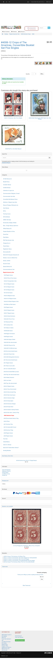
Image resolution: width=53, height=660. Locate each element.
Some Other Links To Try (37, 2)
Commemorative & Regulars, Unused (11, 193)
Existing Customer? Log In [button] (20, 640)
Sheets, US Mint (6, 260)
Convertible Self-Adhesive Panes (10, 199)
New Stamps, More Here (7, 456)
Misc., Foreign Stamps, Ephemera (10, 225)
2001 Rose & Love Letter (9, 365)
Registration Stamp (7, 249)
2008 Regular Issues (8, 433)
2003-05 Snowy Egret (8, 400)
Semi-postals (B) (6, 252)
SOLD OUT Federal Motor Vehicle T (11, 447)
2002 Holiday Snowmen (8, 377)
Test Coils (5, 438)
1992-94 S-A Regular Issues (9, 298)
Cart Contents (6, 31)
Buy (42, 74)
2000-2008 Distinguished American (11, 357)
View (26, 579)
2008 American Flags (8, 430)
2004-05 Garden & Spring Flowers (11, 409)
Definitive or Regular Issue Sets (10, 202)
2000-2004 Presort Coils (8, 354)
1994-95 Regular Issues (8, 310)
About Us (4, 637)
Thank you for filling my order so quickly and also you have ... (15, 574)
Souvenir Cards (6, 263)
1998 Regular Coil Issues (9, 333)
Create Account (18, 635)
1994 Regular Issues (8, 307)
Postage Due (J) (6, 243)
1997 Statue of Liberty (8, 327)
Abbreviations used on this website (6, 635)
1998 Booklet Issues (8, 330)
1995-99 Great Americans (9, 316)
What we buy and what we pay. (5, 649)
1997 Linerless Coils (8, 324)
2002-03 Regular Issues (8, 386)
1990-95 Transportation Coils (9, 281)
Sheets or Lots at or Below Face (10, 257)
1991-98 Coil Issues (7, 292)
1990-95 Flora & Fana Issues (9, 278)
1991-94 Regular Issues (8, 286)
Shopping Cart (5, 480)
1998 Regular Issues (8, 336)
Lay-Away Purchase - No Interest (6, 642)
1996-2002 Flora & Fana (8, 319)
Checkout (14, 31)
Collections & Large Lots (8, 190)
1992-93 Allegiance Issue (9, 295)
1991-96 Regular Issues (8, 289)
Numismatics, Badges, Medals (9, 222)
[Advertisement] (26, 14)
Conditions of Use (6, 474)
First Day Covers (6, 214)
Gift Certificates (6, 216)
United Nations (6, 441)
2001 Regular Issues (8, 362)
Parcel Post (5, 234)
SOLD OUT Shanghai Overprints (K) (11, 254)
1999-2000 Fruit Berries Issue (10, 348)
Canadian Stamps (7, 184)
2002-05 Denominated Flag (9, 392)
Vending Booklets (7, 450)
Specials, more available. (7, 506)
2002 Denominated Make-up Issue (11, 371)
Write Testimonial (26, 585)
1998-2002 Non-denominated (10, 342)
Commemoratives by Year (8, 269)
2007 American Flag (8, 424)
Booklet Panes (6, 181)
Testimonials (5, 566)
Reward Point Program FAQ (5, 645)
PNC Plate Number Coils (8, 240)
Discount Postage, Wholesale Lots (10, 205)
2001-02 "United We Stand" (9, 368)
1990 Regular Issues (8, 275)
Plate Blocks (5, 237)
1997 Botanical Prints (8, 322)
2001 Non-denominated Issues (10, 360)
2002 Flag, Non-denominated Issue (11, 374)
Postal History (6, 246)
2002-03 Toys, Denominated (9, 389)
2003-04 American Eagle (9, 398)
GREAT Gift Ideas (7, 219)
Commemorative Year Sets (9, 196)
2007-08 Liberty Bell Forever (9, 427)
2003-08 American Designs (9, 403)
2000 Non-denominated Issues (10, 351)
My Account (22, 31)
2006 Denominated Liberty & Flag (10, 418)
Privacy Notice (5, 472)
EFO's (4, 211)
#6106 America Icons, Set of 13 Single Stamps (26, 460)
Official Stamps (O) (7, 228)
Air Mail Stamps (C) (7, 178)
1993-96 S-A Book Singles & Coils (10, 301)
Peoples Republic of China (9, 231)
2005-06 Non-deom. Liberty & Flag (11, 412)
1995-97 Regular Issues (8, 313)
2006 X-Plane (6, 421)
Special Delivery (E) (7, 266)
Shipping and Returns (6, 647)
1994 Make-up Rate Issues (9, 304)
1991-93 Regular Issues (8, 284)
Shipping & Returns (6, 471)
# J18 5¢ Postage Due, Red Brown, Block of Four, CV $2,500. (26, 545)
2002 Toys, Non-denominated (10, 383)
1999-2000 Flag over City (9, 345)
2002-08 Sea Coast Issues (9, 395)
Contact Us (4, 475)
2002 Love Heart (7, 380)
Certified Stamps (6, 187)
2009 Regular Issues (8, 436)
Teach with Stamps (6, 469)
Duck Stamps (6, 208)
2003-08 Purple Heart (8, 406)
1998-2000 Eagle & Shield (9, 339)
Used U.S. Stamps (7, 444)
